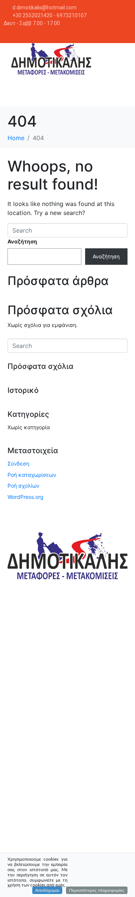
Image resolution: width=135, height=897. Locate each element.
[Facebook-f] (125, 33)
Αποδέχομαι (47, 890)
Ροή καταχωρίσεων (32, 475)
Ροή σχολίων (23, 485)
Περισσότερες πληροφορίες (96, 890)
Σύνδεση (18, 463)
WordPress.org (26, 497)
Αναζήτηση (22, 241)
